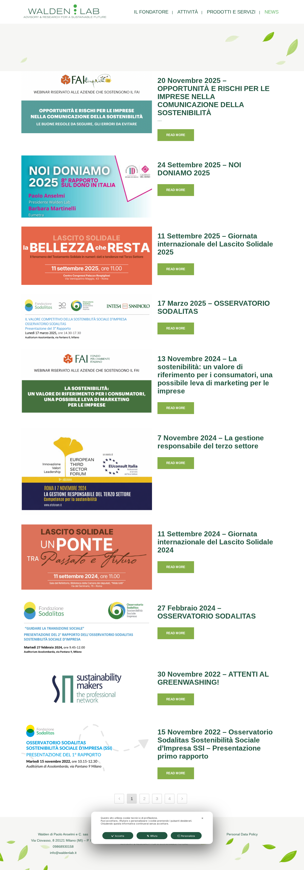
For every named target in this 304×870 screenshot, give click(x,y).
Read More (175, 135)
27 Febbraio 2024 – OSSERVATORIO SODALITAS (206, 612)
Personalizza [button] (188, 835)
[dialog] (152, 828)
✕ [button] (202, 818)
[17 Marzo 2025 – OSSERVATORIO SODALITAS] (86, 317)
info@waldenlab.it (63, 853)
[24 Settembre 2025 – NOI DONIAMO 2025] (86, 186)
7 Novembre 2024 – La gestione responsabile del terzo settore (210, 442)
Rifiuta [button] (153, 835)
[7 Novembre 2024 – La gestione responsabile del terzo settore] (86, 471)
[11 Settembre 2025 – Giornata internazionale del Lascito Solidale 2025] (86, 256)
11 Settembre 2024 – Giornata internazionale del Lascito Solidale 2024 (215, 542)
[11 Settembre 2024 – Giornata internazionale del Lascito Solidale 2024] (86, 557)
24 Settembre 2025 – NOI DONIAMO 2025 (199, 169)
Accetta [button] (119, 835)
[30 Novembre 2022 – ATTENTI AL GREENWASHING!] (86, 689)
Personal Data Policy (242, 834)
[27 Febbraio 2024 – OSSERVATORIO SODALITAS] (86, 627)
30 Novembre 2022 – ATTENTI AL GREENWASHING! (213, 678)
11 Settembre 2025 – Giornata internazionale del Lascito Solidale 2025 (215, 244)
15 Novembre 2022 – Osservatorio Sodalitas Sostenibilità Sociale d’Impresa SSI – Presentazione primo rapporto (215, 744)
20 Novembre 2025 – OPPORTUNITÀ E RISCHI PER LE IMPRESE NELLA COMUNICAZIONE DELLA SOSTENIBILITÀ (213, 97)
